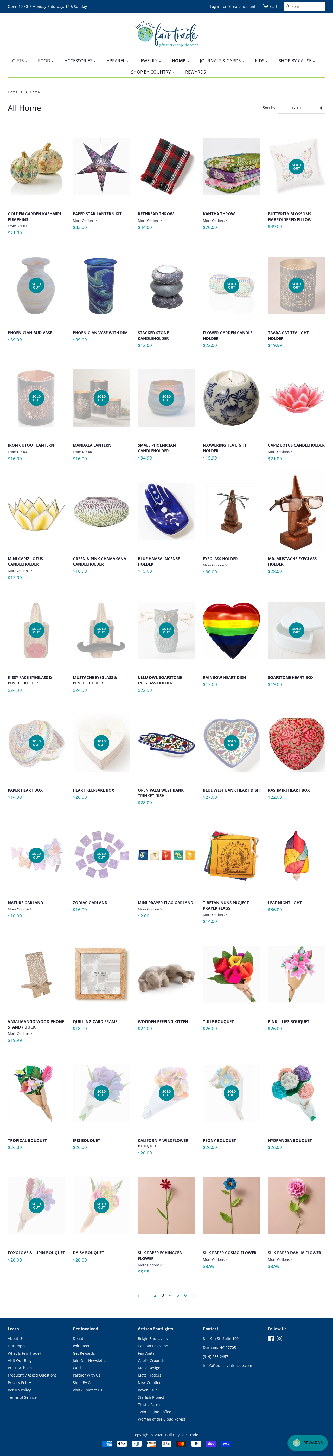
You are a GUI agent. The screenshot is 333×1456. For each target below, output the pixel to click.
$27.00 (231, 771)
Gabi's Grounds (151, 1360)
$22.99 (160, 662)
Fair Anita (146, 1353)
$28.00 (292, 567)
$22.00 (227, 317)
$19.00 (291, 659)
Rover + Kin (148, 1389)
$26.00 (218, 1027)
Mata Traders (149, 1375)
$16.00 (31, 428)
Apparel (116, 61)
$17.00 (25, 568)
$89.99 (100, 338)
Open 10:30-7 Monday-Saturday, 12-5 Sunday (47, 6)
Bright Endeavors (153, 1338)
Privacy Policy (19, 1382)
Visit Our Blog (19, 1360)
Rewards (195, 72)
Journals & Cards (221, 61)
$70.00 (219, 220)
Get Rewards (84, 1353)
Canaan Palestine (153, 1345)
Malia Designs (150, 1367)
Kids (260, 61)
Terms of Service (22, 1397)
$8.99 (160, 1262)
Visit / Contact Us (87, 1389)
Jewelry (148, 61)
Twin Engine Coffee (154, 1411)
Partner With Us (86, 1375)
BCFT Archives (20, 1367)
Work (77, 1367)
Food (44, 61)
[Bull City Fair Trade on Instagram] (279, 1339)
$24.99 (30, 662)
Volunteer (81, 1345)
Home (179, 61)
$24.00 (163, 1027)
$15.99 (225, 454)
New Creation (150, 1382)
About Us (16, 1338)
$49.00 (290, 198)
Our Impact (18, 1345)
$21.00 (34, 223)
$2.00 (165, 909)
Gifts (18, 61)
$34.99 (157, 429)
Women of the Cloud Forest (161, 1419)
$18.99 (99, 567)
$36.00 (285, 908)
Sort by (269, 107)
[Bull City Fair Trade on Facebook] (271, 1339)
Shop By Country (151, 72)
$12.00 (153, 341)
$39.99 (30, 314)
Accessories (79, 61)
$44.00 (156, 220)
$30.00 (220, 565)
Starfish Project (151, 1397)
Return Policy (19, 1389)
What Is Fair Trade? (24, 1353)
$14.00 (226, 912)
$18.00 (95, 1027)
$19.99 (288, 317)
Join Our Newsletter (90, 1360)
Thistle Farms (149, 1404)
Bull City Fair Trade (182, 1434)
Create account (242, 6)
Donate (79, 1338)
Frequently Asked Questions (32, 1375)
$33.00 (97, 220)
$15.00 (159, 567)
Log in (215, 6)
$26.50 (93, 771)
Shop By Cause (295, 61)
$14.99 (25, 771)
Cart (273, 6)
